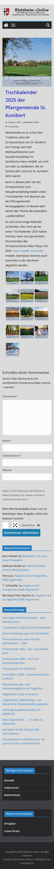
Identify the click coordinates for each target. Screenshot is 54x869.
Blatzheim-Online (31, 122)
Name (6, 440)
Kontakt (9, 780)
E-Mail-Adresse (11, 455)
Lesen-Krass (12, 831)
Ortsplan (9, 823)
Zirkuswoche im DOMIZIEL (19, 668)
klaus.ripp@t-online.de (27, 251)
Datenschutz (12, 795)
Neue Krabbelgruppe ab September (25, 633)
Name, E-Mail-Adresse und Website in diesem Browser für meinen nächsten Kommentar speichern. (23, 495)
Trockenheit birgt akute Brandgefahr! (26, 627)
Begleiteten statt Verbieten (20, 694)
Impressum (11, 787)
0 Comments (13, 126)
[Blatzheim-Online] (6, 25)
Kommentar (10, 396)
